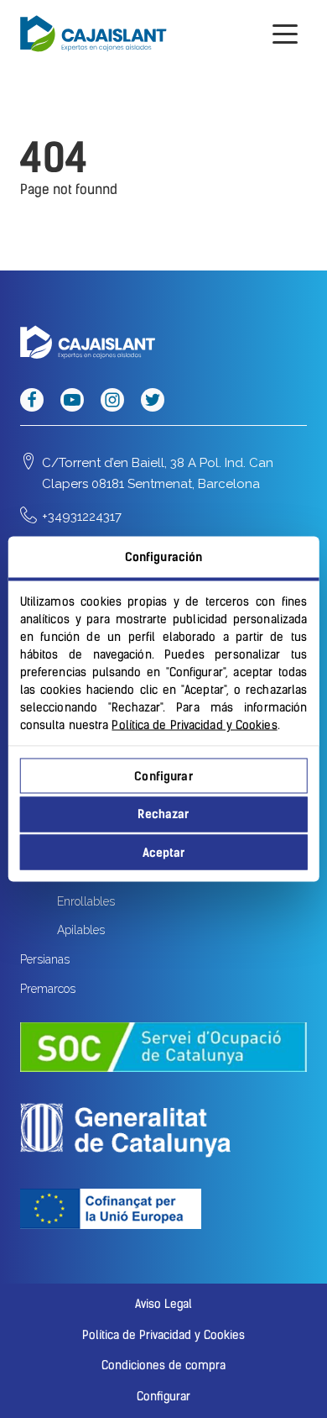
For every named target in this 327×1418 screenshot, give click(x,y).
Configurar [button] (163, 1396)
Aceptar (164, 852)
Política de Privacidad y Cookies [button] (163, 1335)
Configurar (163, 776)
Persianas (45, 959)
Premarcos (47, 988)
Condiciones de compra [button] (163, 1365)
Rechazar (163, 814)
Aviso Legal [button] (163, 1304)
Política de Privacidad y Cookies (194, 725)
